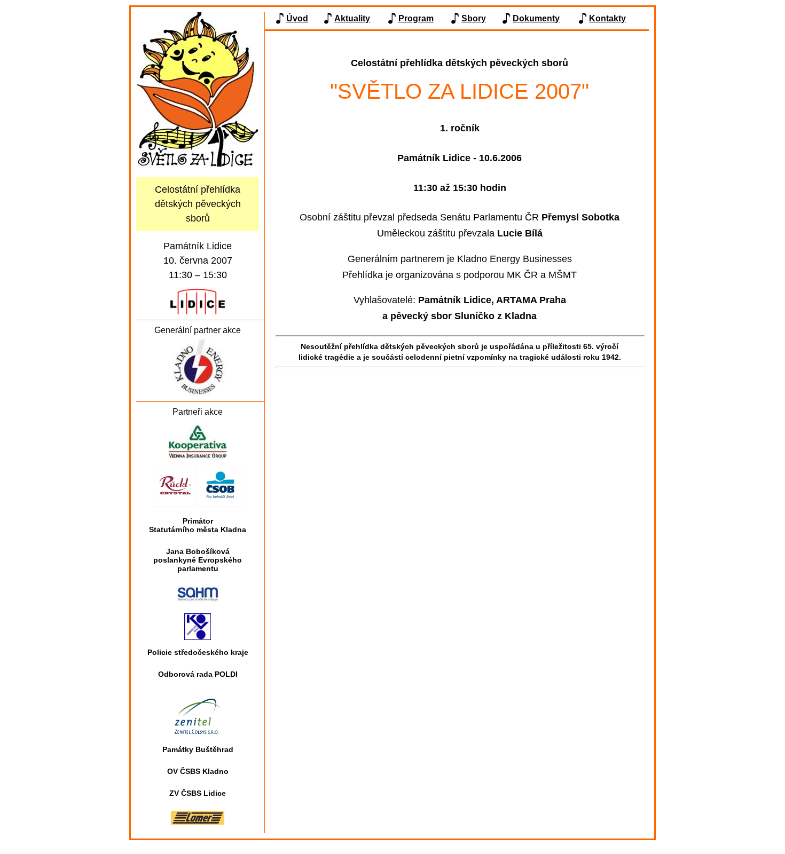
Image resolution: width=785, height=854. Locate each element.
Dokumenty (536, 18)
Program (416, 18)
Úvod (297, 18)
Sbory (473, 18)
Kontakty (607, 18)
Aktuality (352, 18)
